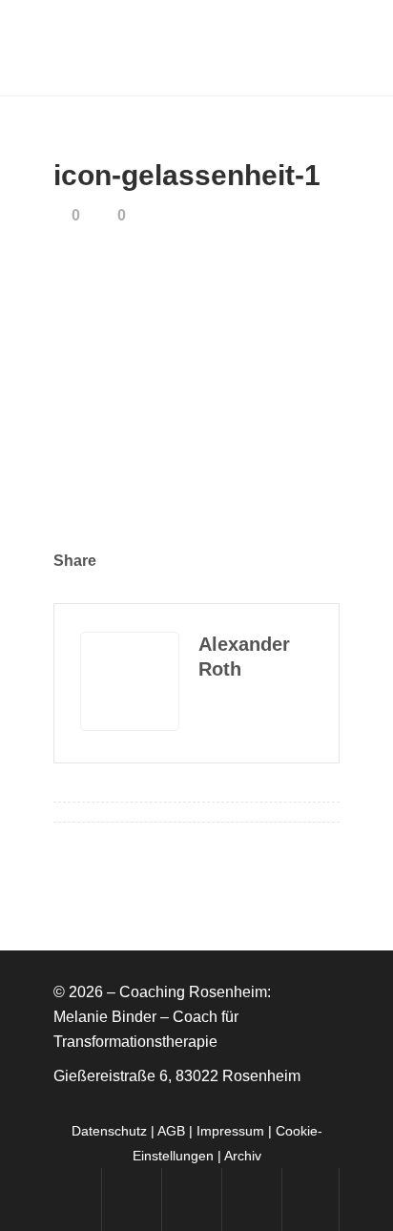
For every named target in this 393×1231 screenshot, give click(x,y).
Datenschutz (109, 1130)
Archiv (242, 1155)
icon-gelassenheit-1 (187, 175)
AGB (171, 1130)
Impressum (230, 1130)
